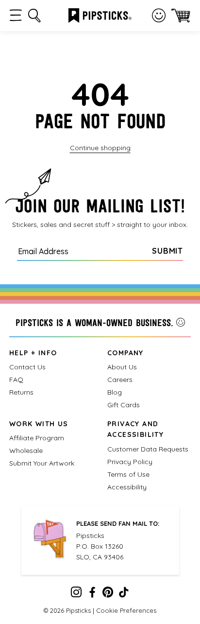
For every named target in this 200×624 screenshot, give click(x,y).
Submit (167, 251)
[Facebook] (92, 594)
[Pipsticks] (100, 14)
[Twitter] (107, 594)
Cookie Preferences (126, 610)
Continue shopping (100, 147)
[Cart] (180, 15)
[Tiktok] (123, 594)
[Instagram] (76, 594)
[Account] (159, 15)
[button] (16, 15)
